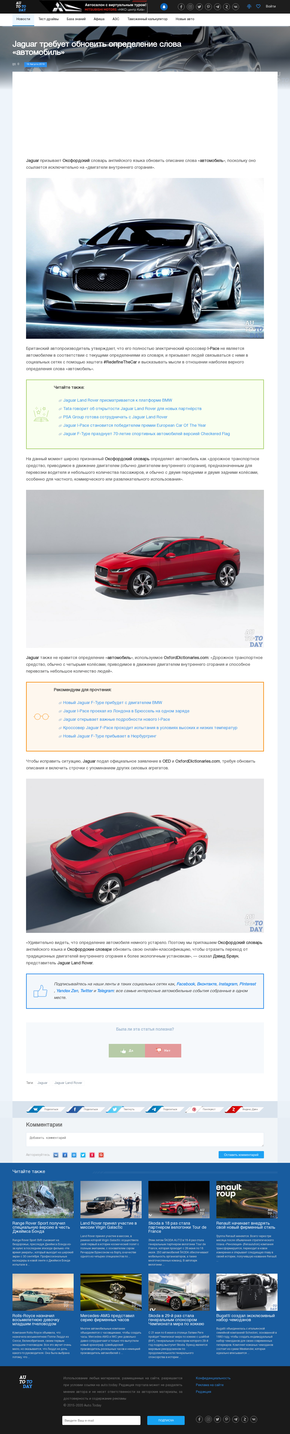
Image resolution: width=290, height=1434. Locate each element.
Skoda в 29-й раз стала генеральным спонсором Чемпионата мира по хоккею (176, 1320)
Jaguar (42, 1083)
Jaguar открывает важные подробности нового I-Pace (116, 720)
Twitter (86, 991)
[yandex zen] (226, 6)
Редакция (203, 1392)
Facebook (185, 984)
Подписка (166, 1420)
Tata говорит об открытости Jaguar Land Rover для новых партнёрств (132, 409)
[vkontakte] (235, 6)
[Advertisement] (145, 119)
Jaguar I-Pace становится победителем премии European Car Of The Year (134, 426)
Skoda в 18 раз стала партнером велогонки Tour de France (177, 1228)
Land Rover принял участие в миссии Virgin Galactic (108, 1226)
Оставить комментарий (241, 1155)
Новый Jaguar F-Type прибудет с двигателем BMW (112, 703)
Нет (167, 1050)
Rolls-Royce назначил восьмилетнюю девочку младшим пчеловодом (35, 1320)
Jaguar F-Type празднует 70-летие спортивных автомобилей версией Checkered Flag (146, 434)
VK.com (56, 1155)
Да (130, 1050)
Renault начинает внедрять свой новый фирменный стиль (245, 1226)
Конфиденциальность (213, 1378)
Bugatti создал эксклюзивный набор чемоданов (245, 1318)
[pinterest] (208, 6)
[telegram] (217, 6)
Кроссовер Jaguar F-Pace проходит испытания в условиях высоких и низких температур (150, 728)
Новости (23, 19)
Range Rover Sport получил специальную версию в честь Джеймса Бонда (41, 1228)
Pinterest (247, 984)
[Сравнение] (249, 7)
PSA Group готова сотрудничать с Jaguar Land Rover (115, 417)
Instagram (228, 984)
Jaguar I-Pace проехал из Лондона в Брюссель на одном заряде (126, 711)
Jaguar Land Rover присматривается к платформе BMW (117, 401)
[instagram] (190, 6)
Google (101, 1155)
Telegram (105, 991)
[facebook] (181, 6)
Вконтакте (206, 984)
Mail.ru (74, 1155)
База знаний (76, 19)
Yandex (92, 1155)
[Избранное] (258, 7)
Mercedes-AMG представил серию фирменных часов (107, 1318)
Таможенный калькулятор (147, 19)
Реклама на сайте (210, 1385)
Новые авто (185, 19)
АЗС (116, 19)
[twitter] (199, 6)
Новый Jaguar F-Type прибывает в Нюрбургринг (109, 736)
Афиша (99, 19)
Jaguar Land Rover (68, 1083)
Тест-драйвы (48, 19)
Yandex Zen (67, 991)
